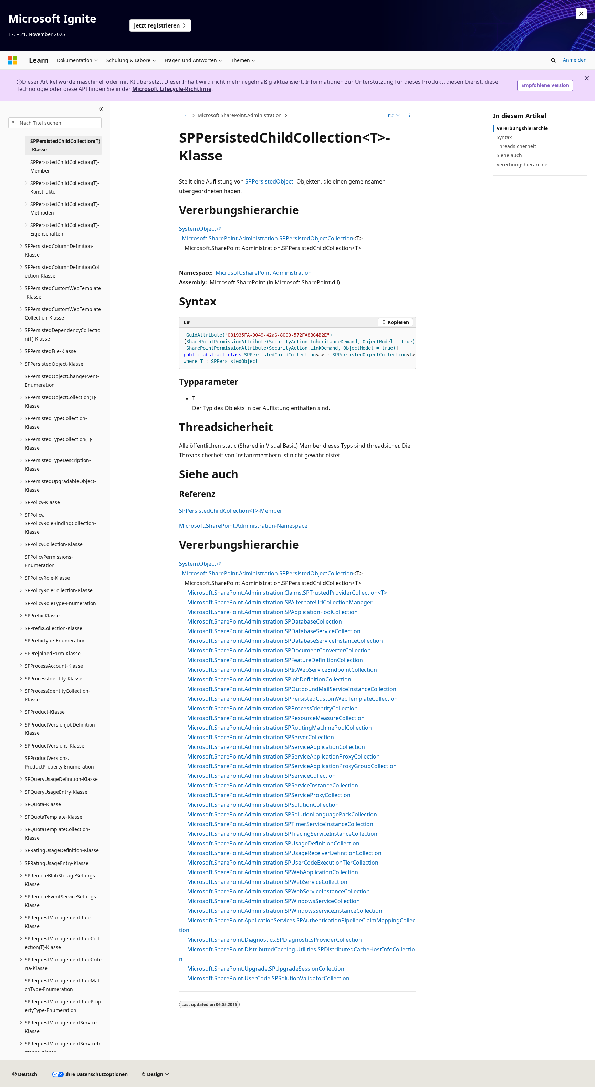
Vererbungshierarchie (522, 128)
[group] (297, 348)
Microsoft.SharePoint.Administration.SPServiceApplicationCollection (276, 747)
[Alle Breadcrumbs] (185, 115)
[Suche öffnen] (553, 60)
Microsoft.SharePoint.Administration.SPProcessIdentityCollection (272, 708)
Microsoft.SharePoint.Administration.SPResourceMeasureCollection (276, 718)
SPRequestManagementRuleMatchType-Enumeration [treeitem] (62, 984)
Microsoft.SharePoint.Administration (240, 115)
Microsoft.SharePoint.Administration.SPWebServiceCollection (267, 882)
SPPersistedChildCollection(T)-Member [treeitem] (64, 166)
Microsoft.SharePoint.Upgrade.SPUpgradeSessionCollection (265, 968)
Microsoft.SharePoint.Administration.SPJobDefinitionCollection (269, 679)
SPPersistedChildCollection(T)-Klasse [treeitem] (65, 145)
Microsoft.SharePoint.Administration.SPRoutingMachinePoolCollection (279, 727)
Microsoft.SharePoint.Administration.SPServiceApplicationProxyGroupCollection (292, 766)
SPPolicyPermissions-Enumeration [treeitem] (49, 561)
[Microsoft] (12, 60)
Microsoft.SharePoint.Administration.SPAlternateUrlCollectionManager (280, 602)
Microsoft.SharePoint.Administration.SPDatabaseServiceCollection (274, 631)
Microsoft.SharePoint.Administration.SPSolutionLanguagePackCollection (282, 814)
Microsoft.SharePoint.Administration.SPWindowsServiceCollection (273, 901)
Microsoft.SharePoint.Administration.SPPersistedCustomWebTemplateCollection (292, 698)
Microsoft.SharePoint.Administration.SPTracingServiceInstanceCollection (282, 833)
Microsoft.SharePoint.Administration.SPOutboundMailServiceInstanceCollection (291, 689)
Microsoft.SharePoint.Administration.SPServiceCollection (261, 776)
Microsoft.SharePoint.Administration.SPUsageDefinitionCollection (273, 843)
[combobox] (55, 122)
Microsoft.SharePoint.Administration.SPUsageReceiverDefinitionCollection (284, 853)
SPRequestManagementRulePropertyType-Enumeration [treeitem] (63, 1005)
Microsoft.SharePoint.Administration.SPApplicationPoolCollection (272, 612)
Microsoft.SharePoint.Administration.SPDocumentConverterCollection (279, 650)
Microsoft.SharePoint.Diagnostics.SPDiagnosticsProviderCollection (274, 939)
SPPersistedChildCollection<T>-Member (230, 510)
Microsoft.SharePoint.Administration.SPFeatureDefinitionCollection (275, 660)
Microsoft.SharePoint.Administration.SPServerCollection (260, 737)
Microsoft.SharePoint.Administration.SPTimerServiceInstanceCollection (280, 824)
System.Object (197, 228)
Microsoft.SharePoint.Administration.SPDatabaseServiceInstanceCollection (285, 641)
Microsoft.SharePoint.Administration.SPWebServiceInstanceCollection (278, 891)
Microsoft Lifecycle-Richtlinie (171, 89)
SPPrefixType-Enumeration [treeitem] (55, 640)
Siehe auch (509, 155)
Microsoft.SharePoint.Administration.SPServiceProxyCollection (269, 795)
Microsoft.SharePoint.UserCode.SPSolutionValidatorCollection (268, 978)
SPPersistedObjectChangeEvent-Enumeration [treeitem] (62, 380)
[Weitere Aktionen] (410, 115)
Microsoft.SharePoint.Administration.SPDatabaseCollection (264, 621)
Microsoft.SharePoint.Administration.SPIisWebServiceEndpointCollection (282, 669)
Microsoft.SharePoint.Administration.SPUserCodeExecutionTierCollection (282, 862)
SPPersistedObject (269, 181)
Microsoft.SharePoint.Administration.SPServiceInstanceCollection (272, 785)
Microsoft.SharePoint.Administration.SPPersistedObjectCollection (267, 238)
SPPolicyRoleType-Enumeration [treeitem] (60, 603)
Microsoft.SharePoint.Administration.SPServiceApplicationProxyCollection (283, 756)
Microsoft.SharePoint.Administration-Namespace (243, 526)
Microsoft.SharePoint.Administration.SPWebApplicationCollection (272, 872)
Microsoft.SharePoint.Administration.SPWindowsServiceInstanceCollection (284, 910)
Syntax (504, 137)
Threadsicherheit (516, 146)
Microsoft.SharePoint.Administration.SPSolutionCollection (263, 804)
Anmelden (575, 59)
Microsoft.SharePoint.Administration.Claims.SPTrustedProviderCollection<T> (287, 592)
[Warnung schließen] (581, 13)
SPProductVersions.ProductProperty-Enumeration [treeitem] (59, 762)
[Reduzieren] (101, 109)
